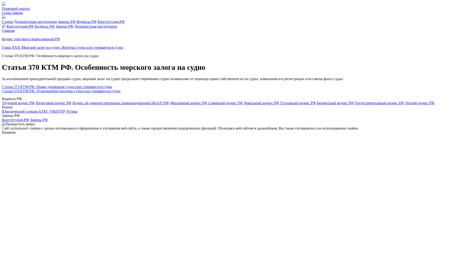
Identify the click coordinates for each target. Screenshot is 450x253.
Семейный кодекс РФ (225, 103)
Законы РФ (67, 22)
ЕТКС (44, 111)
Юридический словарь (20, 111)
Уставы (72, 111)
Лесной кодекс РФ (420, 103)
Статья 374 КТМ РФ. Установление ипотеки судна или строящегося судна (61, 91)
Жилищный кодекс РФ (189, 103)
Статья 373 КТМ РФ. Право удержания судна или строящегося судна (57, 87)
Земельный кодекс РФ (261, 103)
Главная (8, 31)
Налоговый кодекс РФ (53, 103)
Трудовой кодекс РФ (18, 103)
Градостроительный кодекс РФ (379, 103)
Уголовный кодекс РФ (298, 103)
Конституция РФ (111, 22)
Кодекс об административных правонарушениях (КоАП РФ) (121, 103)
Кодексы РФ (87, 22)
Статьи (7, 22)
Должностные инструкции (35, 22)
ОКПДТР (57, 111)
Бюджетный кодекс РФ (335, 103)
